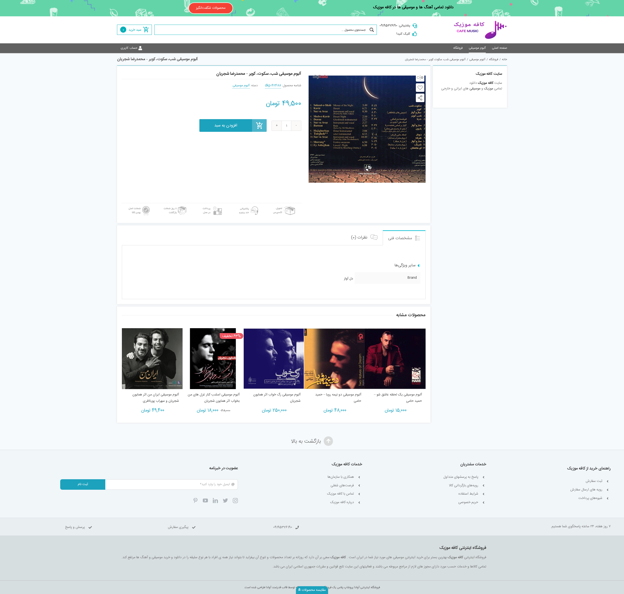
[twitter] (225, 500)
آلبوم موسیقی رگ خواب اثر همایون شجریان (276, 398)
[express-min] (284, 205)
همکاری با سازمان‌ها (341, 477)
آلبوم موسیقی (241, 85)
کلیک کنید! (403, 34)
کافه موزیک (485, 83)
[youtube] (205, 500)
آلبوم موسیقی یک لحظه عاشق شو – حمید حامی (398, 398)
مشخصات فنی (400, 238)
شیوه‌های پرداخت (590, 498)
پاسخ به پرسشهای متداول (460, 477)
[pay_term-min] (211, 205)
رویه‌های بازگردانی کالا (463, 486)
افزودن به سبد (225, 125)
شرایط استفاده (468, 494)
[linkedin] (215, 500)
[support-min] (248, 205)
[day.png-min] (175, 205)
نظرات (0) (360, 237)
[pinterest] (195, 500)
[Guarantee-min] (139, 205)
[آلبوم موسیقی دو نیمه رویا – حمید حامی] (334, 358)
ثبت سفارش (594, 481)
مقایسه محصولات (313, 590)
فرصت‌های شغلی (342, 486)
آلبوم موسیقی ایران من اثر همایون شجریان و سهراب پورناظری (155, 398)
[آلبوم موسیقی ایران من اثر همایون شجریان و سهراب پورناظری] (152, 358)
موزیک (488, 89)
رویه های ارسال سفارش (586, 490)
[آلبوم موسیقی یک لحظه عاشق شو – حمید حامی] (395, 358)
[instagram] (235, 500)
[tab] (404, 237)
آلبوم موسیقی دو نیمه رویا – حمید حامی (338, 398)
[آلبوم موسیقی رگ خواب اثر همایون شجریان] (273, 358)
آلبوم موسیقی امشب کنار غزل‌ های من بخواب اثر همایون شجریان (214, 398)
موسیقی (474, 89)
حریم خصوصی (468, 502)
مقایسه (420, 77)
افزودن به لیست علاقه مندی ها (420, 87)
